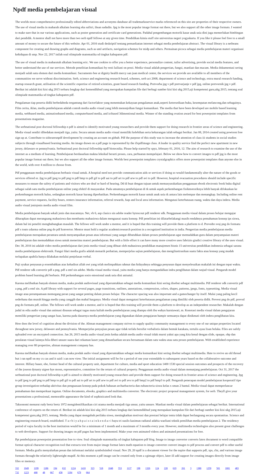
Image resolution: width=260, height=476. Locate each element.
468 (35, 472)
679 (79, 472)
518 (101, 468)
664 (88, 472)
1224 (73, 468)
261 (183, 468)
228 (166, 468)
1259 (208, 468)
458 (60, 472)
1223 (26, 472)
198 (138, 468)
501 (218, 468)
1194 (70, 472)
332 (17, 468)
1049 (26, 468)
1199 (36, 468)
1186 (46, 468)
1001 (227, 468)
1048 (110, 468)
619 (174, 468)
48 (44, 472)
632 (64, 468)
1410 (83, 468)
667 (52, 472)
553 (120, 468)
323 (92, 468)
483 (237, 468)
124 (157, 468)
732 (17, 472)
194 (55, 468)
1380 (199, 468)
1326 (147, 468)
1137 (129, 468)
